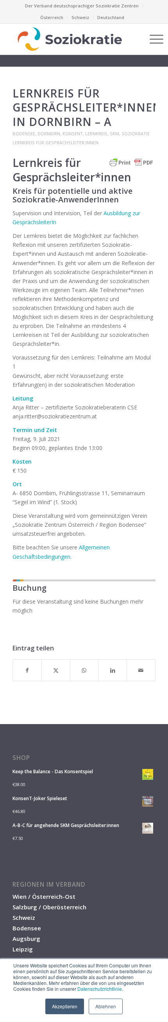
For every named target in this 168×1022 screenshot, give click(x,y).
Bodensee (24, 133)
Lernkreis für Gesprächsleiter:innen (55, 142)
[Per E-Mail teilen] (141, 670)
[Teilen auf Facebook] (27, 670)
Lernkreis (96, 133)
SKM (114, 133)
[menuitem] (82, 6)
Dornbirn (49, 133)
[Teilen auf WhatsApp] (84, 670)
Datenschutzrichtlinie (99, 988)
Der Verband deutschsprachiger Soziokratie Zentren (82, 6)
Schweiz (80, 17)
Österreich (51, 17)
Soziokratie (136, 133)
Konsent (73, 133)
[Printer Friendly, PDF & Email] (131, 166)
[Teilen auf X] (56, 670)
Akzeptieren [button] (64, 1006)
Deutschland (110, 17)
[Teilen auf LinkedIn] (112, 670)
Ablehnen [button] (105, 1006)
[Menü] (152, 39)
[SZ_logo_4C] (70, 39)
